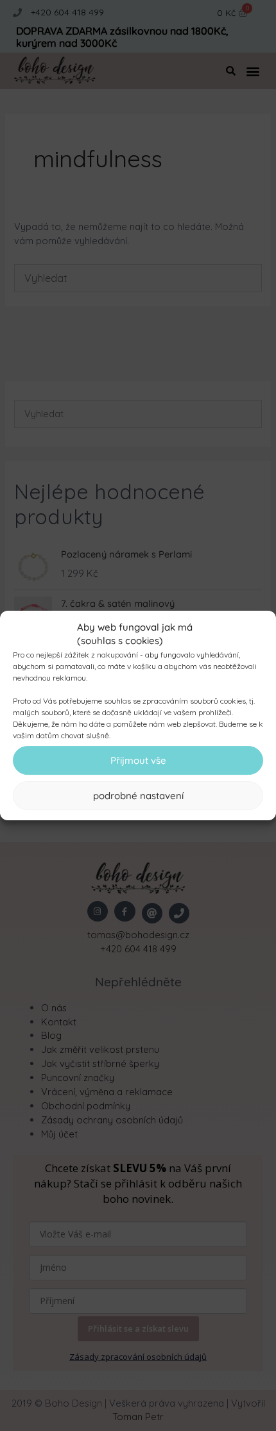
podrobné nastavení (138, 796)
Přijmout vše (138, 760)
